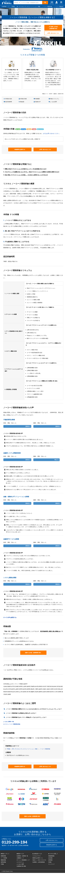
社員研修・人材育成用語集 (38, 862)
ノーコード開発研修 (44, 749)
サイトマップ (51, 864)
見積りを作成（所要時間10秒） (53, 27)
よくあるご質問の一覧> (8, 721)
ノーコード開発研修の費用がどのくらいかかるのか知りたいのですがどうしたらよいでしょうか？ (34, 709)
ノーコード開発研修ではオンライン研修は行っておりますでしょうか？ (26, 717)
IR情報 (49, 862)
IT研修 (8, 749)
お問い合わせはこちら (53, 33)
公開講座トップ (20, 858)
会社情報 (50, 858)
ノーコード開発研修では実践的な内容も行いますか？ (21, 713)
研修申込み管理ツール (37, 858)
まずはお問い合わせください (51, 133)
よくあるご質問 (20, 864)
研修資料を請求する (19, 149)
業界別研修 (3, 862)
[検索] (45, 2)
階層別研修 (3, 856)
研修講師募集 (51, 856)
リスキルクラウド (36, 856)
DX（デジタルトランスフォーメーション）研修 (24, 749)
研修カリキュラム (54, 98)
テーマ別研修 (4, 858)
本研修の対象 (23, 98)
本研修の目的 (8, 98)
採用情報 (50, 860)
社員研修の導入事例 (21, 866)
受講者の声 (38, 101)
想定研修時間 (8, 101)
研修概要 (37, 98)
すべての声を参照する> (10, 617)
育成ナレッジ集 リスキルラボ (39, 860)
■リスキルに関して (53, 853)
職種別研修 (3, 860)
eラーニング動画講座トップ (23, 860)
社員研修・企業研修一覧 (22, 856)
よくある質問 (53, 101)
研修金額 (21, 101)
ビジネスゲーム (20, 862)
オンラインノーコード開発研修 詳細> (11, 724)
